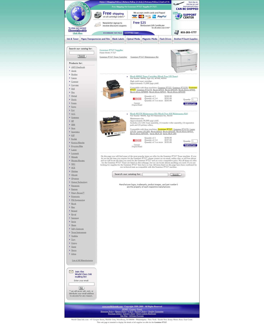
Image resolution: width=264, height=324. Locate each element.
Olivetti (74, 175)
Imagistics (75, 132)
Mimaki (74, 157)
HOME (125, 309)
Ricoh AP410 (158, 90)
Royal (73, 214)
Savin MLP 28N (169, 133)
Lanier (74, 150)
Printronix (75, 196)
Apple (73, 71)
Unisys (74, 243)
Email (139, 309)
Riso (73, 207)
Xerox (74, 250)
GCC (73, 114)
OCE (73, 168)
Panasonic (75, 186)
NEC (73, 164)
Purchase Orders (115, 314)
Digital (74, 96)
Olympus (75, 178)
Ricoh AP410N (171, 90)
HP (72, 121)
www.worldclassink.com (112, 306)
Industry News (129, 314)
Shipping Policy (107, 311)
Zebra (73, 254)
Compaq (74, 81)
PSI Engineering (78, 200)
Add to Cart (190, 103)
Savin (73, 221)
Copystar (75, 85)
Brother (74, 74)
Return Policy (121, 311)
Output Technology (79, 182)
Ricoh (73, 203)
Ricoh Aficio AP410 (157, 92)
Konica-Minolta (77, 142)
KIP (73, 135)
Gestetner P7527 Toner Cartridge (113, 57)
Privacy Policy (141, 311)
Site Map (124, 316)
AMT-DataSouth (78, 67)
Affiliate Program (136, 316)
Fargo (73, 107)
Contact (132, 309)
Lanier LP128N (143, 131)
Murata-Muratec (78, 160)
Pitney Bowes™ (77, 193)
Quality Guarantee (155, 311)
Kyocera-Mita (77, 146)
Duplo (74, 99)
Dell (73, 89)
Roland (74, 211)
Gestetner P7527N (144, 90)
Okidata (74, 171)
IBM (73, 124)
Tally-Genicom (77, 229)
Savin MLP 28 (156, 133)
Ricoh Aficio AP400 (187, 90)
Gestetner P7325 (165, 88)
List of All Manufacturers (82, 260)
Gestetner (75, 117)
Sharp (73, 225)
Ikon (73, 128)
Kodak (74, 139)
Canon (74, 78)
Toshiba (74, 236)
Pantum (74, 189)
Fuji (73, 110)
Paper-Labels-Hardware (146, 314)
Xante (73, 247)
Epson (74, 103)
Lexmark (75, 153)
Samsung (75, 218)
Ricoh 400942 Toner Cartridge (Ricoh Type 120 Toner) (154, 76)
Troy (73, 239)
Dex (73, 92)
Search (176, 174)
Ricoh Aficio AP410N (176, 92)
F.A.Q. (130, 311)
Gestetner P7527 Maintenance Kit (144, 57)
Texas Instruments (78, 232)
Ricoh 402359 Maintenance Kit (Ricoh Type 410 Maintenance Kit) (159, 114)
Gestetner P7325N (180, 88)
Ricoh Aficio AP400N (139, 92)
